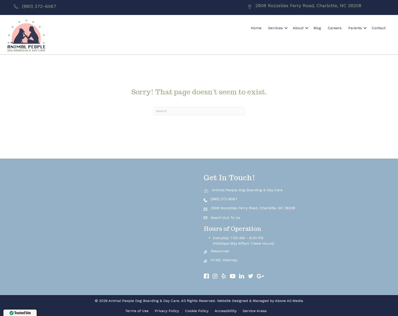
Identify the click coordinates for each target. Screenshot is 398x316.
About (298, 28)
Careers (335, 28)
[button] (286, 28)
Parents (355, 28)
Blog (317, 28)
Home (256, 28)
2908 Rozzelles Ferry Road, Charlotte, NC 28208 (308, 5)
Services (275, 28)
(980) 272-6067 (39, 6)
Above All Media (289, 301)
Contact (379, 28)
